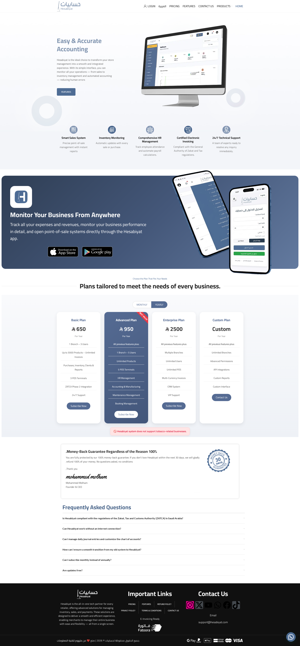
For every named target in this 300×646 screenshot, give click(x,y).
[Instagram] (190, 605)
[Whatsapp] (218, 605)
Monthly (142, 304)
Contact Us (221, 397)
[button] (291, 637)
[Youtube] (208, 605)
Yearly (159, 304)
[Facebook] (227, 605)
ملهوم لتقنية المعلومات (69, 640)
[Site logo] (68, 6)
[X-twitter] (199, 605)
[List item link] (213, 615)
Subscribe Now (78, 406)
